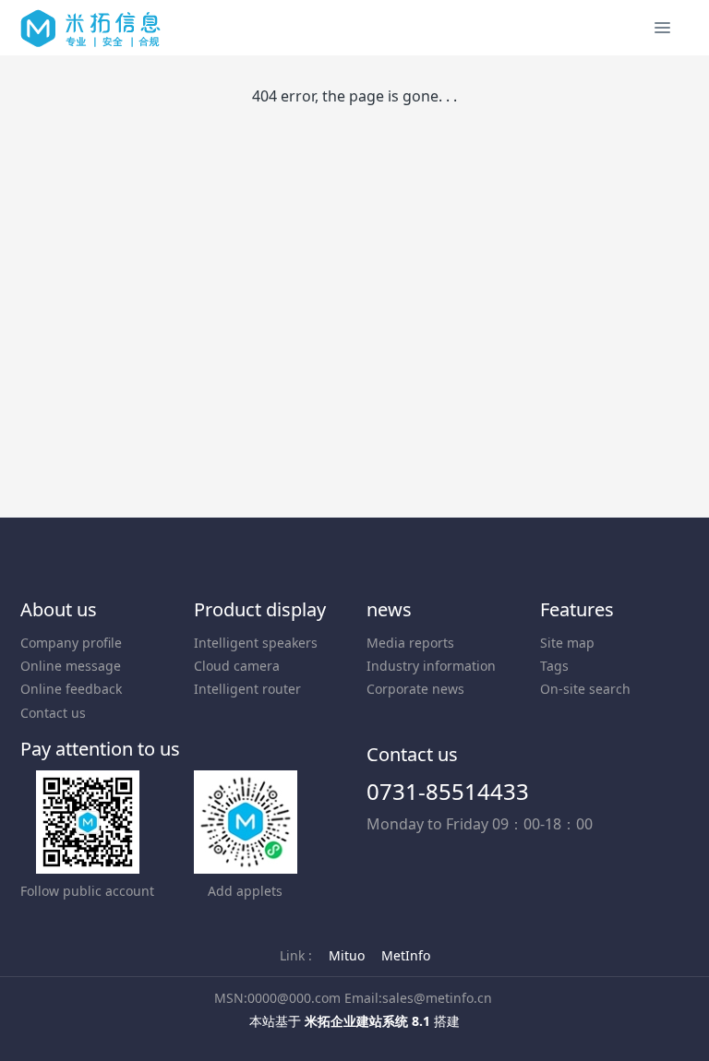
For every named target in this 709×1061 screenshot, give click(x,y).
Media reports (410, 642)
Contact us (53, 712)
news (389, 609)
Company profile (71, 642)
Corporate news (415, 688)
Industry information (431, 665)
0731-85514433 (448, 791)
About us (58, 609)
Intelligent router (247, 688)
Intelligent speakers (256, 642)
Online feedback (71, 688)
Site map (567, 642)
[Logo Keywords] (90, 27)
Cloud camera (237, 665)
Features (577, 609)
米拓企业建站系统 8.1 (367, 1021)
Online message (70, 665)
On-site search (585, 688)
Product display (260, 609)
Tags (554, 665)
